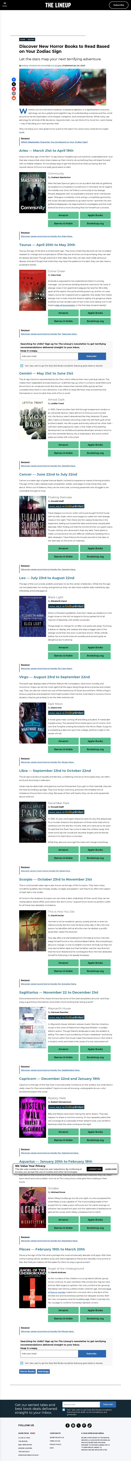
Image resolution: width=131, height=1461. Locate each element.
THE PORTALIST (24, 1452)
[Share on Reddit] (14, 98)
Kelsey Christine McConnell (35, 65)
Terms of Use (55, 1441)
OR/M (52, 1448)
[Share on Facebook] (14, 80)
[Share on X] (14, 84)
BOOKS (31, 40)
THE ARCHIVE (22, 1441)
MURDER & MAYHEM (25, 1448)
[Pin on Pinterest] (14, 89)
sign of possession (65, 305)
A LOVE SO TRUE (24, 1438)
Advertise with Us (57, 1437)
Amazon (63, 215)
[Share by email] (14, 93)
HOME (22, 40)
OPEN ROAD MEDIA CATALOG (28, 1455)
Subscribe (118, 5)
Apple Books (95, 215)
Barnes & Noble (63, 223)
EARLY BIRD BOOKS (25, 1445)
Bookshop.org (95, 223)
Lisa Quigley (56, 65)
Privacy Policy (55, 1444)
